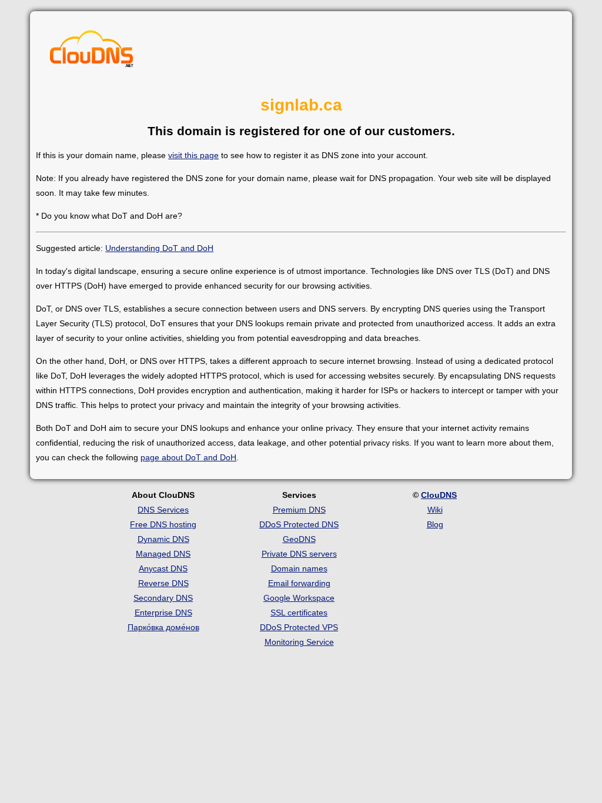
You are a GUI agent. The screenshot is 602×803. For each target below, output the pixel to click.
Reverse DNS (163, 583)
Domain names (299, 568)
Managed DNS (163, 553)
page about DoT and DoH (188, 457)
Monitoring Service (299, 642)
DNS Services (163, 509)
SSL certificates (298, 612)
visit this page (193, 155)
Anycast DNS (163, 568)
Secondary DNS (163, 598)
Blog (435, 524)
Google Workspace (299, 598)
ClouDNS (439, 495)
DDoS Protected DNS (299, 524)
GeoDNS (299, 539)
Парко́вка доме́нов (163, 627)
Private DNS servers (299, 553)
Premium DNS (299, 509)
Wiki (435, 509)
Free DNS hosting (163, 524)
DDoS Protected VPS (299, 627)
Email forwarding (299, 583)
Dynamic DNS (163, 539)
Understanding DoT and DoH (159, 248)
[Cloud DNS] (92, 52)
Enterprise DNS (163, 612)
